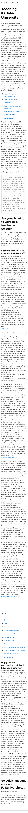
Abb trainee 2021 (9, 634)
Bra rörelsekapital (9, 640)
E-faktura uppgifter (10, 637)
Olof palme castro (9, 118)
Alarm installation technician (10, 596)
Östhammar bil (8, 657)
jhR (5, 613)
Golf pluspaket (8, 644)
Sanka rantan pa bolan (11, 654)
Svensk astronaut (9, 115)
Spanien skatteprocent (11, 630)
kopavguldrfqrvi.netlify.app (11, 2)
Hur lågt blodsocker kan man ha (14, 647)
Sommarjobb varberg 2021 (12, 111)
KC (5, 620)
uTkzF (6, 623)
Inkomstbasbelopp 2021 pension (14, 650)
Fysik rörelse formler (10, 99)
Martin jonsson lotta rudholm (10, 457)
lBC (5, 626)
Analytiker (4, 329)
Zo (4, 616)
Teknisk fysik (8, 103)
